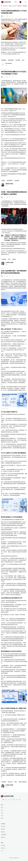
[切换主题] (21, 2)
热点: (1, 6)
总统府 (10, 5)
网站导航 (3, 845)
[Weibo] (11, 799)
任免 (13, 5)
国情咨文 (20, 5)
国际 (2, 818)
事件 (16, 5)
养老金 (3, 180)
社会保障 (18, 60)
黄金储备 (4, 60)
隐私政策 (3, 829)
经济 (2, 815)
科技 (15, 781)
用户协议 (3, 826)
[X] (12, 16)
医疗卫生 (10, 781)
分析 (2, 813)
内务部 (14, 259)
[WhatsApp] (4, 16)
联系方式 (3, 848)
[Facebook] (10, 16)
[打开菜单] (26, 2)
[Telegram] (7, 16)
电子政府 (4, 781)
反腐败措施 (3, 834)
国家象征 (3, 831)
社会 (23, 60)
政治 (2, 810)
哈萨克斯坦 (10, 60)
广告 (2, 850)
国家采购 (3, 837)
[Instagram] (2, 16)
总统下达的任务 (22, 781)
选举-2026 (5, 5)
